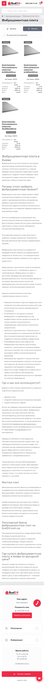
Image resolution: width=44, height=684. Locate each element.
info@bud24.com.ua (22, 663)
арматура (5, 470)
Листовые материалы (13, 16)
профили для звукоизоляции (24, 424)
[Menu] (4, 3)
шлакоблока (21, 430)
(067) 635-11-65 (31, 3)
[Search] (4, 11)
